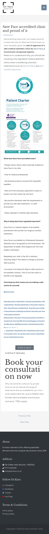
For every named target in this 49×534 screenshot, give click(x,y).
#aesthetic (10, 331)
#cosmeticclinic (11, 334)
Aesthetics (8, 35)
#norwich (18, 318)
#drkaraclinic (9, 318)
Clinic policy (7, 511)
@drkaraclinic (9, 292)
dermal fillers (29, 66)
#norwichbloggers (30, 321)
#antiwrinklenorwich (36, 324)
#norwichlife (18, 321)
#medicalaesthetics (22, 305)
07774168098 (11, 468)
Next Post (24, 422)
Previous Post (25, 416)
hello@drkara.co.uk (13, 471)
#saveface (34, 305)
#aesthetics (20, 301)
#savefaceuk (36, 311)
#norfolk (39, 318)
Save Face (38, 49)
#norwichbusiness (29, 318)
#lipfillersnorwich (21, 324)
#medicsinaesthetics (34, 301)
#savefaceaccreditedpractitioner (18, 311)
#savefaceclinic (10, 301)
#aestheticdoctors (16, 337)
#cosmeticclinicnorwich (27, 334)
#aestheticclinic (21, 331)
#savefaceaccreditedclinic (18, 308)
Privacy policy (8, 514)
